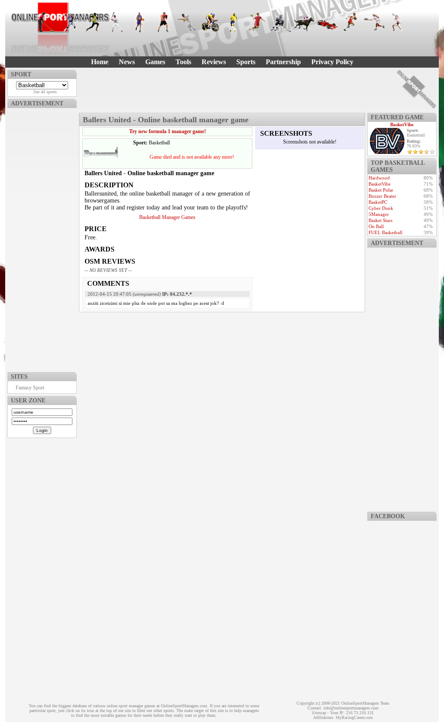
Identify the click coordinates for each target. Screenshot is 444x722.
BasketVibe (402, 124)
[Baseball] (116, 22)
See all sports (45, 91)
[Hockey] (280, 22)
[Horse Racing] (304, 22)
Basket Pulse (381, 190)
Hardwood (379, 177)
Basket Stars (380, 220)
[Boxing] (163, 22)
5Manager (379, 214)
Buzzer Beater (382, 196)
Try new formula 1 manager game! (167, 131)
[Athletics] (93, 22)
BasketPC (378, 202)
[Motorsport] (327, 22)
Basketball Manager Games (167, 217)
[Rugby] (351, 22)
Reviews (214, 61)
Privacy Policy (332, 61)
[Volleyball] (397, 22)
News (127, 61)
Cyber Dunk (381, 208)
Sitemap (319, 712)
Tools (183, 61)
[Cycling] (210, 22)
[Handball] (257, 22)
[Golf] (46, 22)
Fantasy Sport (30, 388)
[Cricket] (187, 22)
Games (155, 61)
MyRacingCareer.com (354, 717)
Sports (245, 61)
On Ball (376, 226)
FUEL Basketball (385, 232)
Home (99, 61)
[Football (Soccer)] (234, 22)
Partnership (283, 61)
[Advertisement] (42, 238)
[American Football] (70, 22)
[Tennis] (374, 22)
